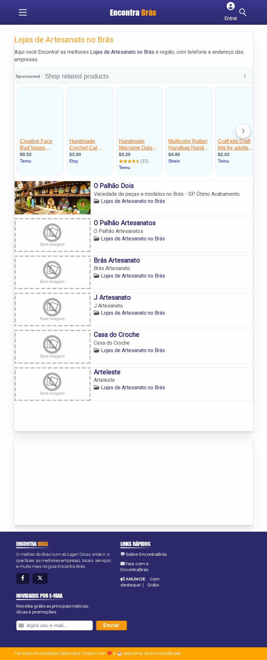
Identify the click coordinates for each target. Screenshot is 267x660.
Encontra (133, 12)
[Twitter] (40, 578)
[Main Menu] (22, 12)
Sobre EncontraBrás (146, 554)
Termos (22, 653)
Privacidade (45, 653)
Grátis (153, 584)
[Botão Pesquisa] (244, 12)
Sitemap (69, 653)
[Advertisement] (63, 482)
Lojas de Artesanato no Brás (122, 52)
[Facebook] (22, 578)
